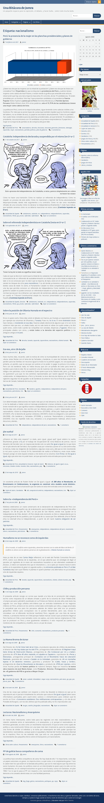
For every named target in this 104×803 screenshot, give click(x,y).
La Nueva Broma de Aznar (15, 639)
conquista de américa (36, 490)
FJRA (82, 415)
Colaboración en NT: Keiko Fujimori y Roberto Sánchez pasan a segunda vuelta (90, 223)
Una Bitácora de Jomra (18, 8)
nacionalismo (19, 130)
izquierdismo (44, 340)
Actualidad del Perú (11, 128)
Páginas (25, 22)
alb (28, 490)
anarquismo (35, 529)
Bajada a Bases (86, 355)
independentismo (56, 214)
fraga (27, 781)
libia (28, 466)
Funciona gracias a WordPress (40, 800)
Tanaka (38, 320)
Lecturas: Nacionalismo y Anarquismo (21, 712)
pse (73, 679)
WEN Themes (69, 800)
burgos (25, 705)
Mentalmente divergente (89, 330)
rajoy (56, 781)
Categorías (14, 22)
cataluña (34, 214)
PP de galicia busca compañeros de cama (23, 751)
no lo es (52, 320)
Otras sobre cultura (11, 745)
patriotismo (16, 391)
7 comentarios (61, 745)
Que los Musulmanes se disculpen (30, 664)
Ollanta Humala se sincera (60, 550)
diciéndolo (67, 320)
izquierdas (6, 130)
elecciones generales (51, 128)
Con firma (36, 22)
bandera (32, 389)
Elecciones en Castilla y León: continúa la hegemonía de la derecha (90, 301)
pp (18, 216)
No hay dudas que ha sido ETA (26, 649)
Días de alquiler (86, 318)
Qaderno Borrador (87, 340)
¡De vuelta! (8, 431)
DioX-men (84, 413)
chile (32, 631)
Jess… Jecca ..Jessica (87, 325)
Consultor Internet (87, 357)
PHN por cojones (63, 664)
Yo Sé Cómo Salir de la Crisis (27, 647)
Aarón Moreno (86, 251)
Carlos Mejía (28, 557)
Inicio (6, 22)
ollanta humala (63, 340)
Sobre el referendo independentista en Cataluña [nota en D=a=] (34, 222)
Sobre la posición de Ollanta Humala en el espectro (27, 310)
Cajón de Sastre (39, 464)
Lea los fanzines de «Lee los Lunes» (90, 110)
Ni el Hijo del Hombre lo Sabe (91, 335)
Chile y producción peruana (16, 588)
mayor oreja (45, 679)
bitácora (50, 464)
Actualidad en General (26, 464)
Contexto (84, 410)
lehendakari (37, 679)
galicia (32, 781)
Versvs (83, 372)
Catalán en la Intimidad (40, 659)
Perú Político (85, 338)
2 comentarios (50, 466)
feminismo (61, 128)
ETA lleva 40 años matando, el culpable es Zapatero (34, 654)
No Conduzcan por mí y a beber (61, 652)
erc (39, 214)
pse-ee (5, 681)
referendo (27, 216)
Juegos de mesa (86, 163)
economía (38, 631)
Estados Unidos (15, 466)
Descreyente (85, 362)
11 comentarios (8, 582)
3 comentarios (56, 130)
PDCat (14, 216)
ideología (69, 128)
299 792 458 (85, 315)
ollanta (55, 580)
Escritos (83, 134)
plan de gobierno (41, 130)
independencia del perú (58, 389)
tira (22, 391)
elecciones (41, 128)
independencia (45, 214)
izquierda (36, 340)
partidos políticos (30, 130)
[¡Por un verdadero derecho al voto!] (86, 394)
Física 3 (83, 320)
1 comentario (64, 425)
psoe (9, 681)
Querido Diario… (86, 343)
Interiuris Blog (85, 370)
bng (24, 781)
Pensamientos (23, 529)
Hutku (83, 323)
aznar (25, 679)
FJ (21, 442)
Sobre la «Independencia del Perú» (20, 499)
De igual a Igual (57, 444)
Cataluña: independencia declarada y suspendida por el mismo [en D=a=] (38, 136)
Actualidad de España (12, 214)
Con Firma (60, 454)
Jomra (24, 42)
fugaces (63, 328)
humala (30, 340)
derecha (34, 128)
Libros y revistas (86, 165)
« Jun (80, 64)
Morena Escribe (86, 333)
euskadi (29, 679)
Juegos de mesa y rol (88, 139)
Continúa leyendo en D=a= (20, 298)
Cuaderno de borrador (88, 360)
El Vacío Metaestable (88, 367)
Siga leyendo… (7, 126)
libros (42, 745)
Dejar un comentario (49, 216)
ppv (70, 679)
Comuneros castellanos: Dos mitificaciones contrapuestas (39, 699)
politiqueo (48, 781)
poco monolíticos (31, 283)
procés (22, 216)
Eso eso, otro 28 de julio (14, 349)
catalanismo (27, 214)
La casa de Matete (87, 328)
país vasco (63, 679)
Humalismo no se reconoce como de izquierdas (25, 538)
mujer (12, 130)
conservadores (26, 128)
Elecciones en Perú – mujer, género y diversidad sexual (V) (90, 288)
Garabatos (22, 389)
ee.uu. (66, 464)
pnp (41, 466)
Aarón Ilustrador (86, 405)
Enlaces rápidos (91, 2)
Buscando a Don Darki (88, 408)
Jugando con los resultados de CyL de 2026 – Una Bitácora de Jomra (90, 295)
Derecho (22, 302)
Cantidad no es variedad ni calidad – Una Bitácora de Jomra (90, 284)
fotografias (37, 705)
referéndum (35, 216)
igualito (38, 389)
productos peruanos (57, 631)
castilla (30, 705)
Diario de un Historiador (89, 365)
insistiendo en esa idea (24, 323)
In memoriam (85, 214)
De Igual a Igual (59, 464)
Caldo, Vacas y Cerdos (65, 662)
